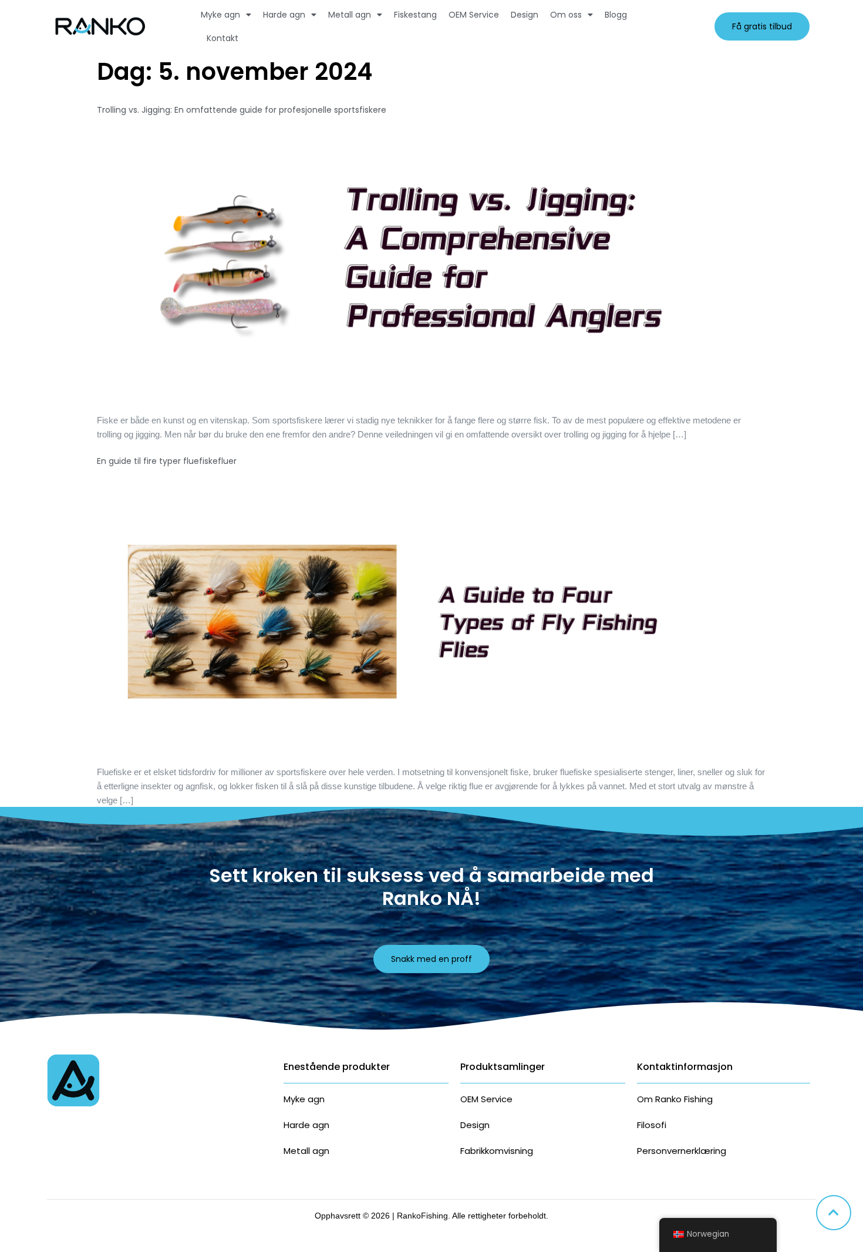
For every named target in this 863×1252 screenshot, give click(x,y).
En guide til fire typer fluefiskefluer (167, 461)
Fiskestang (415, 15)
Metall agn (349, 15)
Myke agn (220, 15)
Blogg (616, 15)
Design (524, 15)
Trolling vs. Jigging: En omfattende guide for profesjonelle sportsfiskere (241, 110)
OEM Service (474, 15)
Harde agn (284, 15)
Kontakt (222, 38)
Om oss (566, 15)
